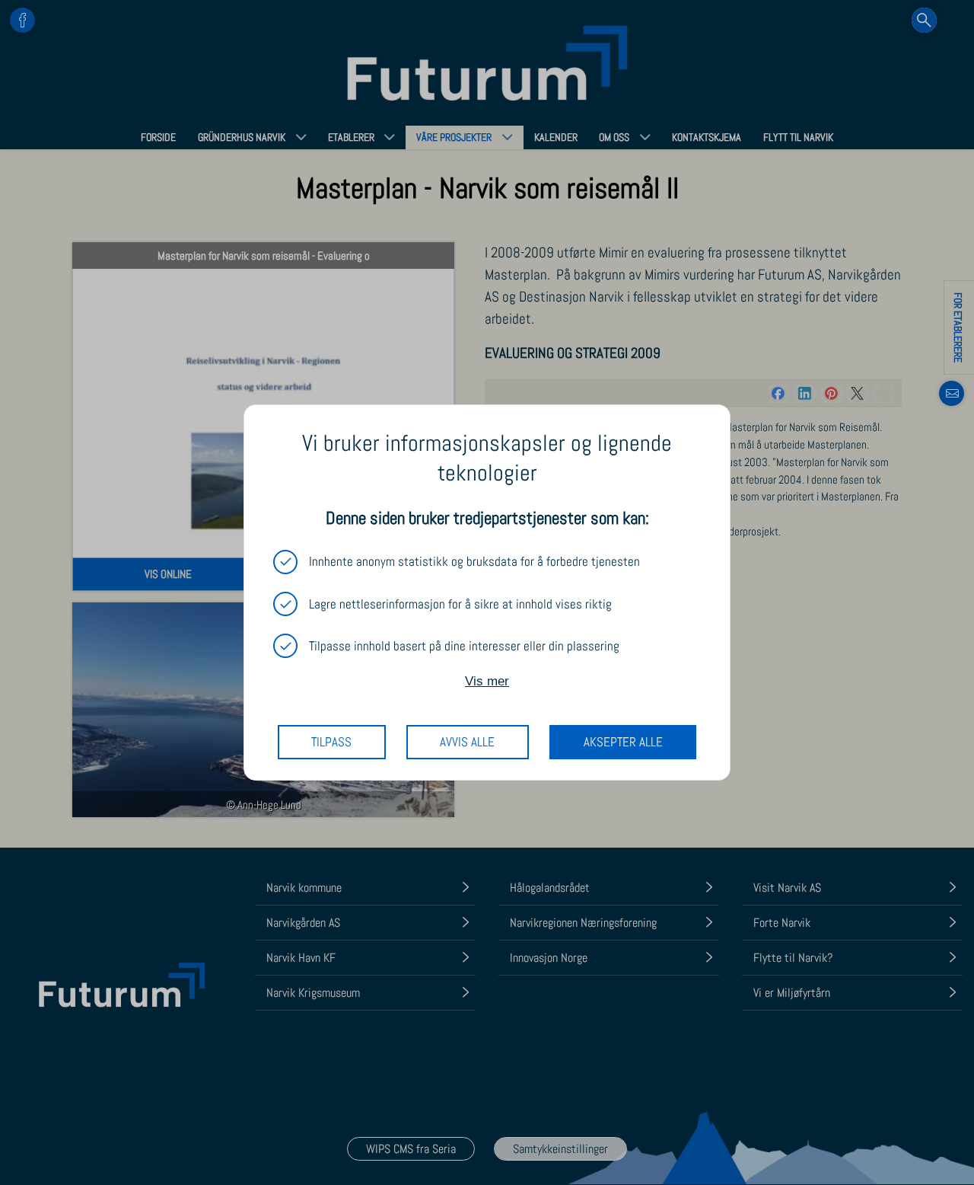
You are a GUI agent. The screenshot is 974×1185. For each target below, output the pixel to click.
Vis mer (487, 681)
